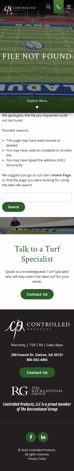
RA (41, 345)
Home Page (61, 175)
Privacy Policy (37, 459)
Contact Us (37, 294)
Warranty (18, 345)
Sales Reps (54, 345)
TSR (32, 345)
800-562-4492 (37, 359)
